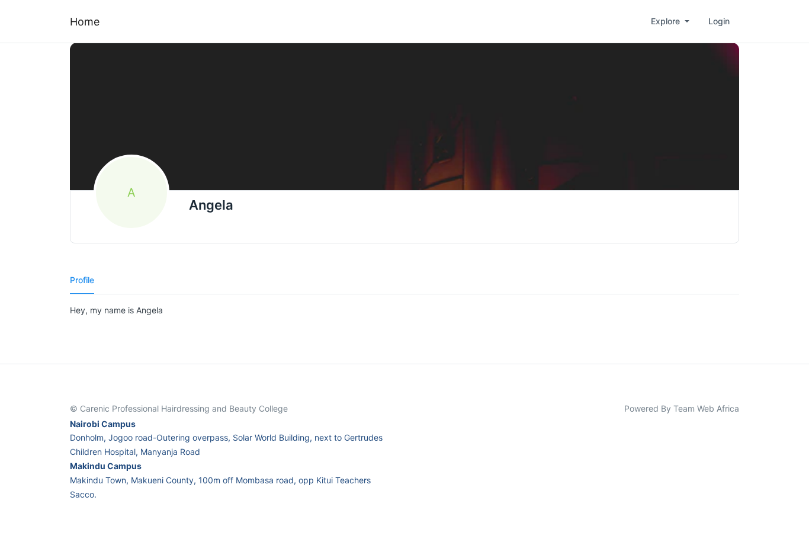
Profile (82, 280)
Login (719, 21)
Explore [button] (666, 21)
